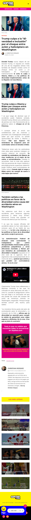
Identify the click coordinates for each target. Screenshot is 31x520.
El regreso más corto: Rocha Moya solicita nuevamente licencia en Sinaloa (15, 414)
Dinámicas (23, 9)
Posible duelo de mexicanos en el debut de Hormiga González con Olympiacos (15, 443)
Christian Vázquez (12, 53)
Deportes (5, 441)
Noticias (4, 35)
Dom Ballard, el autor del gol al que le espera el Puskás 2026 (15, 487)
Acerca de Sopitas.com (21, 502)
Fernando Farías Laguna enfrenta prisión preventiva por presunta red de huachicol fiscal (15, 428)
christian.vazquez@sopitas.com (17, 370)
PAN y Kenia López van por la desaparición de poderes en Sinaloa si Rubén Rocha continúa (15, 472)
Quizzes (16, 9)
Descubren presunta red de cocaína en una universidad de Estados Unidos (15, 457)
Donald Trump (10, 360)
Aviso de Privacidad (7, 502)
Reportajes (8, 9)
